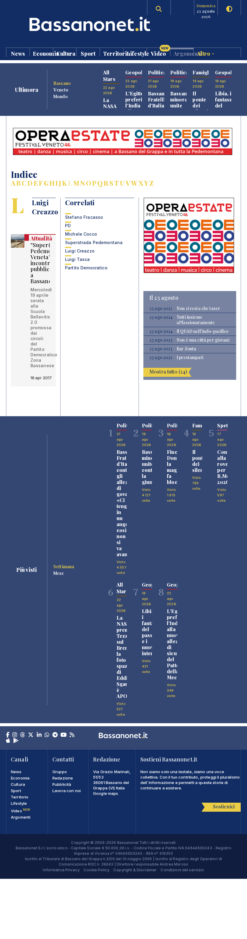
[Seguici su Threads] (22, 735)
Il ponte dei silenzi (200, 102)
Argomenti (184, 53)
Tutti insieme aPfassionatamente (196, 320)
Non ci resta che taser (198, 308)
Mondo (60, 96)
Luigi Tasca (77, 259)
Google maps (105, 793)
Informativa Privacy (61, 869)
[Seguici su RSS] (72, 735)
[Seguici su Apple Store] (8, 741)
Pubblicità (61, 784)
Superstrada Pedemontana (94, 242)
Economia (43, 53)
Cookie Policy (96, 869)
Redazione (62, 778)
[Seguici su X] (30, 735)
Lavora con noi (66, 790)
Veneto (60, 90)
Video (159, 52)
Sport (88, 53)
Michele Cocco (81, 234)
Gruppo (59, 771)
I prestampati (190, 357)
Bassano (62, 83)
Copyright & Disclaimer (135, 869)
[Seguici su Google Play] (16, 741)
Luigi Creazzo (80, 250)
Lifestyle (137, 53)
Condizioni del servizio (182, 869)
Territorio (113, 53)
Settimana (63, 566)
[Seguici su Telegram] (55, 735)
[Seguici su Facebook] (7, 735)
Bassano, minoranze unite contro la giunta (183, 108)
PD (68, 225)
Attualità (41, 238)
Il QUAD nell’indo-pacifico (203, 331)
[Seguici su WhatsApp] (47, 735)
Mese (58, 573)
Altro (204, 53)
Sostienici (224, 806)
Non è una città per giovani (203, 340)
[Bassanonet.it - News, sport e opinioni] (65, 24)
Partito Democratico (86, 267)
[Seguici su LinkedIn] (39, 735)
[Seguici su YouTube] (64, 735)
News (18, 53)
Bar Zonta (186, 349)
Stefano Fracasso (84, 217)
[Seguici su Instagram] (14, 735)
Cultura (66, 53)
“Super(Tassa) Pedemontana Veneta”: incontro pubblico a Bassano (48, 263)
